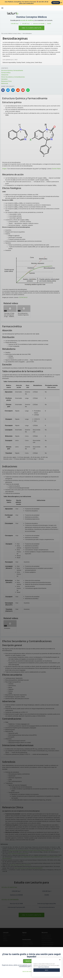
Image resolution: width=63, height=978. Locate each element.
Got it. (46, 970)
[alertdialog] (31, 2)
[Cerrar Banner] (61, 2)
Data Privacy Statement (43, 967)
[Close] (60, 959)
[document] (31, 489)
